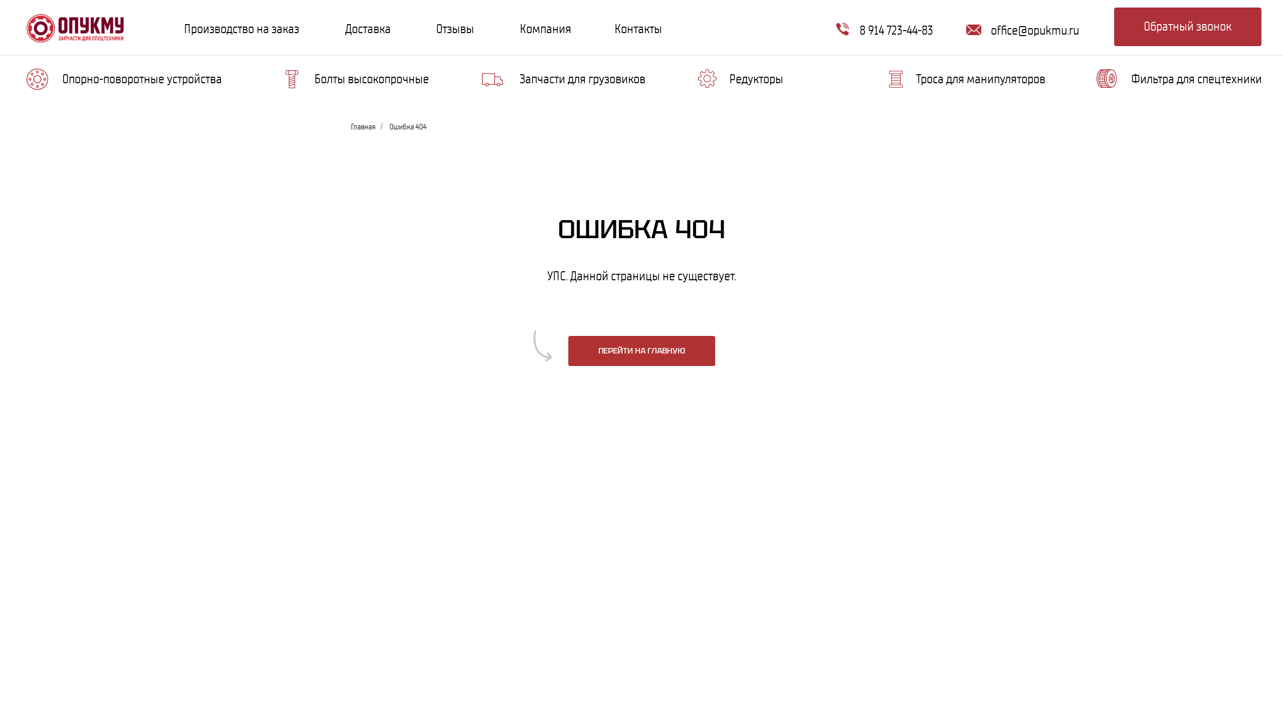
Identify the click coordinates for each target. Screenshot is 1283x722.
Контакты (638, 28)
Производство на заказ (241, 28)
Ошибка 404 (407, 126)
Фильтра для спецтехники (1196, 78)
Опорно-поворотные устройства (142, 78)
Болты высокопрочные (371, 78)
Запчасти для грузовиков (583, 78)
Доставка (368, 28)
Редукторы (756, 78)
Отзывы (455, 28)
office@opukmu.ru (1035, 30)
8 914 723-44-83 (896, 30)
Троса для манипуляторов (980, 78)
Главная (363, 126)
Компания (545, 28)
